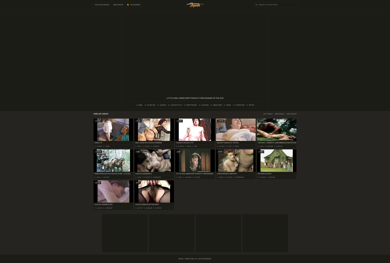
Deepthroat (191, 105)
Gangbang (157, 177)
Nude (229, 146)
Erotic (189, 146)
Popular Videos (102, 5)
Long (288, 114)
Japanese (108, 208)
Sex (195, 146)
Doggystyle (176, 105)
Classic (162, 105)
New (276, 114)
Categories (135, 5)
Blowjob (151, 105)
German (156, 146)
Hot (265, 114)
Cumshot (279, 146)
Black (221, 177)
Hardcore (217, 105)
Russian (271, 177)
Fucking (205, 105)
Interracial (239, 177)
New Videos (118, 5)
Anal (140, 105)
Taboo (107, 146)
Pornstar (240, 105)
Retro (251, 105)
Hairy (228, 105)
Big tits (140, 208)
